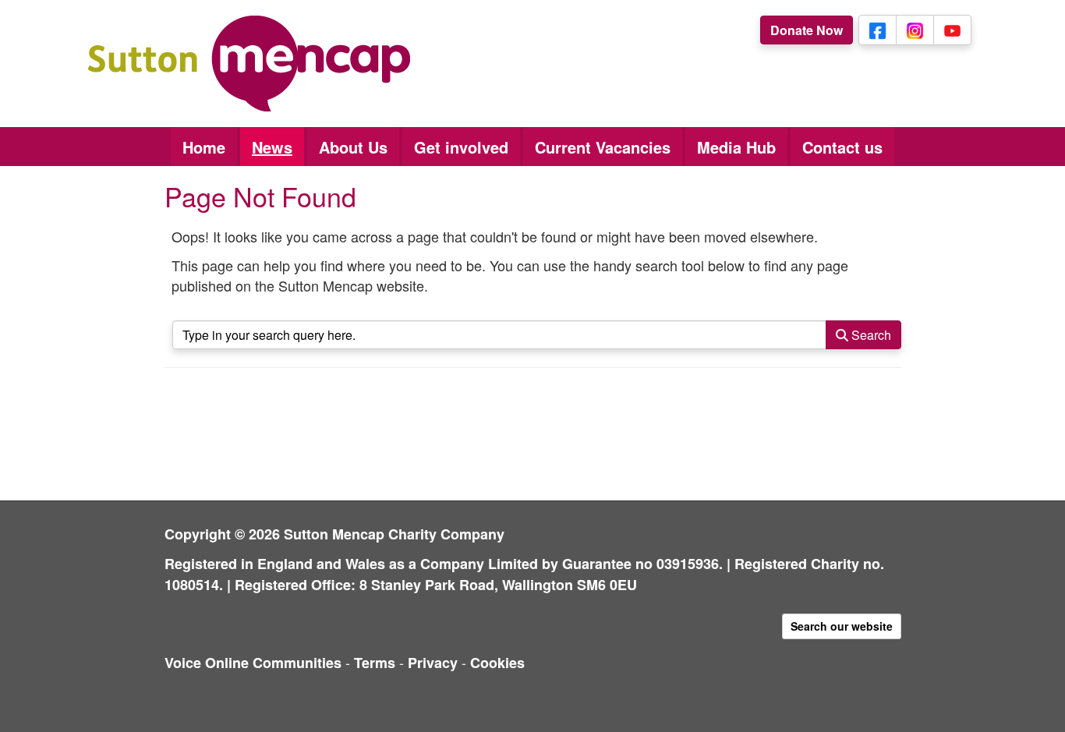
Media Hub (736, 147)
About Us (353, 147)
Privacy (433, 662)
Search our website (842, 626)
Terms (374, 662)
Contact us (842, 147)
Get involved (461, 147)
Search (869, 335)
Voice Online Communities (253, 662)
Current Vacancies (602, 147)
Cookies (497, 662)
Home (203, 147)
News (272, 147)
